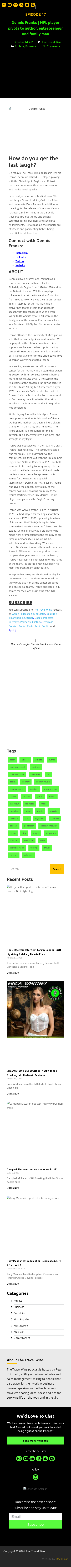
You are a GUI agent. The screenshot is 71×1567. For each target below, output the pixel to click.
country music (43, 781)
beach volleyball (17, 766)
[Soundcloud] (32, 1458)
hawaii (52, 796)
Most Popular (21, 1319)
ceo (48, 774)
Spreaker (14, 622)
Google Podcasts (44, 617)
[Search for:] (28, 869)
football (26, 796)
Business (19, 1306)
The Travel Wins (42, 609)
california (35, 774)
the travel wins (17, 847)
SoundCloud (38, 613)
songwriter (51, 833)
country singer (17, 788)
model (44, 803)
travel (47, 847)
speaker (14, 840)
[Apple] (27, 5)
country (25, 781)
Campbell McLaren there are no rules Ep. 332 (32, 1169)
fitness (13, 796)
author (52, 759)
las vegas (29, 803)
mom (28, 810)
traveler (13, 855)
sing (24, 833)
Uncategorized (22, 1338)
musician (54, 810)
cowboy (34, 788)
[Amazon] (21, 5)
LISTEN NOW (13, 973)
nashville (14, 818)
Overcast (48, 622)
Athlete (18, 1300)
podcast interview (48, 825)
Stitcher (28, 617)
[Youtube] (10, 5)
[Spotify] (33, 5)
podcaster (29, 825)
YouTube (52, 613)
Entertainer (20, 1313)
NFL (27, 818)
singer (36, 833)
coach (13, 781)
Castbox (36, 622)
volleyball (28, 855)
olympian (39, 818)
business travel (17, 774)
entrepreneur (50, 788)
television (28, 840)
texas (42, 840)
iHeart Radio (16, 617)
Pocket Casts (26, 626)
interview (14, 803)
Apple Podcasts (21, 613)
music (40, 810)
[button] (66, 5)
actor (12, 759)
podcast (13, 825)
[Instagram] (4, 5)
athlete (38, 759)
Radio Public (42, 626)
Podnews (25, 622)
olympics (55, 818)
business (36, 766)
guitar (40, 796)
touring (34, 847)
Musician (19, 1331)
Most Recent (21, 1325)
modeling (14, 810)
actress (25, 759)
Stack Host (62, 1559)
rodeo (13, 833)
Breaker (13, 626)
